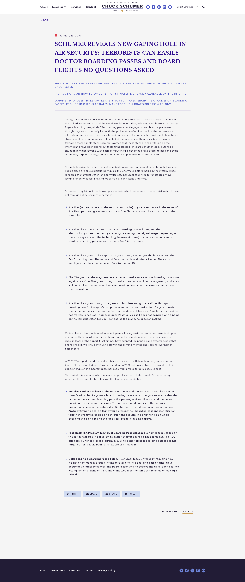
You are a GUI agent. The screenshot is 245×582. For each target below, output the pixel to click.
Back (46, 20)
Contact (91, 7)
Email (93, 494)
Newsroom (59, 7)
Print (74, 494)
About (44, 7)
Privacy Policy (106, 570)
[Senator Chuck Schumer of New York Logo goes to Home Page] (122, 7)
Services (76, 7)
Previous (171, 511)
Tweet (132, 494)
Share (113, 494)
